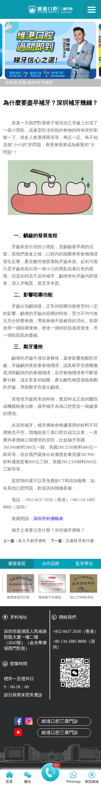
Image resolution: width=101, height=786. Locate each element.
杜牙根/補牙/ (25, 82)
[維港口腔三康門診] (29, 721)
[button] (20, 74)
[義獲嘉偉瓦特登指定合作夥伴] (27, 583)
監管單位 (84, 563)
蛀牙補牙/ (45, 82)
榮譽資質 (17, 563)
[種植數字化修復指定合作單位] (58, 583)
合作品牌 (50, 563)
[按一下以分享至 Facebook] (18, 721)
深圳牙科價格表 (48, 518)
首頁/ (9, 82)
